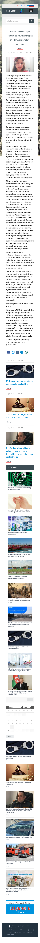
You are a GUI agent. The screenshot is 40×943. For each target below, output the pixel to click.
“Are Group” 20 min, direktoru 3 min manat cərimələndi (19, 416)
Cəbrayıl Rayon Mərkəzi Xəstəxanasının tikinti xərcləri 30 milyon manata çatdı (19, 670)
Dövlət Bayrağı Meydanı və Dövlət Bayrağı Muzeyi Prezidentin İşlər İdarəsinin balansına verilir (20, 693)
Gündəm (18, 932)
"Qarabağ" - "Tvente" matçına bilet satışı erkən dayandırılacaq (19, 488)
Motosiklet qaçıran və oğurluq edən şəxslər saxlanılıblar (19, 382)
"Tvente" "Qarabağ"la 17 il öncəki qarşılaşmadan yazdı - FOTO (17, 577)
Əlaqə (30, 932)
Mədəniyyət (12, 930)
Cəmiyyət (25, 932)
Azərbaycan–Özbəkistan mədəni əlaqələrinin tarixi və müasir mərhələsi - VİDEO (19, 600)
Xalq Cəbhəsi (12, 11)
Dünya (27, 926)
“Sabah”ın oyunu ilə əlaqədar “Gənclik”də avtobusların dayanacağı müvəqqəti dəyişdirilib (20, 624)
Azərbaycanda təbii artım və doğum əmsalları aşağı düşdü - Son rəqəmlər (19, 511)
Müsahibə (20, 930)
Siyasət (14, 926)
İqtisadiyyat (21, 926)
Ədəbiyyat (12, 932)
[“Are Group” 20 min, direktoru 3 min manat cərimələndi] (20, 406)
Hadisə (20, 48)
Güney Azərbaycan (20, 928)
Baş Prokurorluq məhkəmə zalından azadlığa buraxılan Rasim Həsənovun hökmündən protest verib (19, 452)
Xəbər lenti (14, 467)
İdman (26, 930)
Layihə (31, 930)
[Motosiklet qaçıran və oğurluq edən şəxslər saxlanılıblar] (20, 372)
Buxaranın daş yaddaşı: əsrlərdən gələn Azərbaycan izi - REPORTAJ (19, 555)
